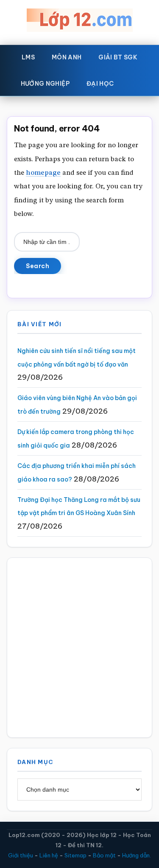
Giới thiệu (20, 855)
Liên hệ (48, 855)
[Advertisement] (79, 647)
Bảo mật (104, 855)
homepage (43, 172)
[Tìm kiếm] (134, 82)
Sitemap (75, 855)
